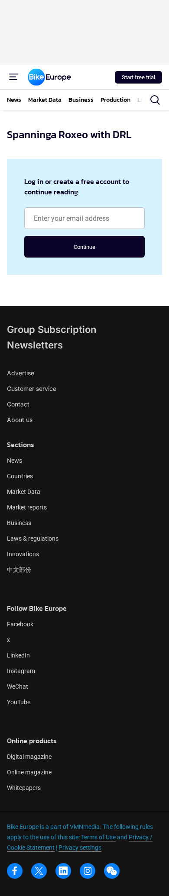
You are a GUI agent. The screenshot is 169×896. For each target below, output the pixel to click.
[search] (155, 100)
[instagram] (87, 871)
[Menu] (14, 77)
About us (19, 419)
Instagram (21, 670)
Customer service (31, 388)
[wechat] (112, 871)
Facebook (20, 624)
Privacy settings (79, 847)
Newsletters (35, 345)
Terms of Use (98, 837)
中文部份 (19, 569)
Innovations (23, 554)
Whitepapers (24, 787)
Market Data (23, 491)
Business (19, 522)
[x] (39, 871)
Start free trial (138, 77)
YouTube (18, 702)
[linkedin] (63, 871)
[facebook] (15, 871)
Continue (84, 247)
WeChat (17, 686)
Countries (20, 476)
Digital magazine (29, 756)
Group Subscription (51, 329)
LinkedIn (18, 655)
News (14, 460)
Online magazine (29, 772)
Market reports (27, 507)
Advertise (20, 373)
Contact (18, 404)
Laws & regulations (32, 538)
